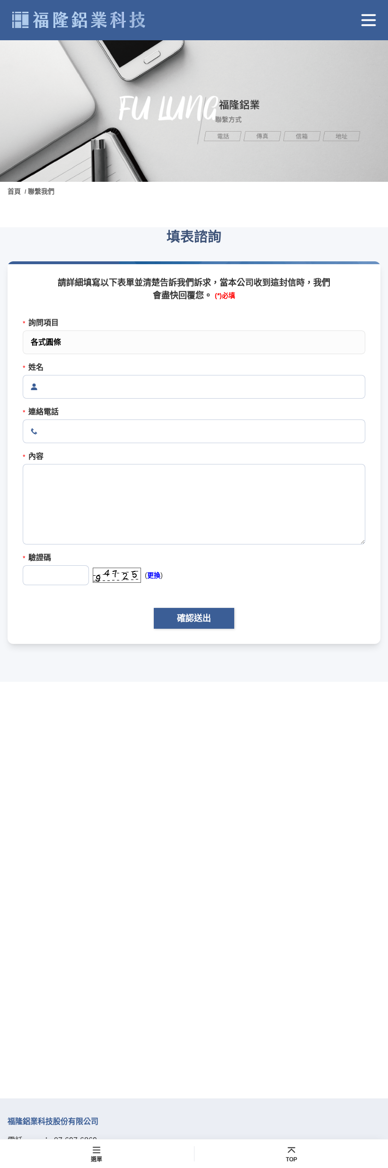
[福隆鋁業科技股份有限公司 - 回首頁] (79, 20)
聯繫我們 (41, 191)
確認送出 (194, 618)
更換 (153, 575)
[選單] (368, 20)
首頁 (15, 191)
